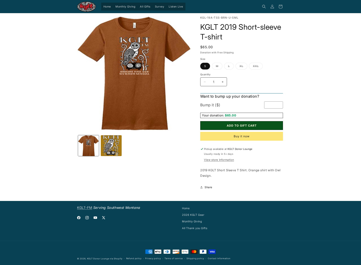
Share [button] (208, 187)
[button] (264, 6)
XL (243, 66)
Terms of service (174, 258)
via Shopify (116, 258)
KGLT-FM (84, 208)
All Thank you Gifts (194, 228)
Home (186, 208)
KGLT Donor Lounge (98, 258)
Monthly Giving (192, 221)
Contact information (219, 258)
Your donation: (213, 115)
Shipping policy (195, 258)
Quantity (205, 74)
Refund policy (134, 258)
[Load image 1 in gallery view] (88, 145)
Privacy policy (153, 258)
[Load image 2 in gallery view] (111, 145)
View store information (219, 159)
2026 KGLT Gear (193, 214)
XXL (258, 66)
